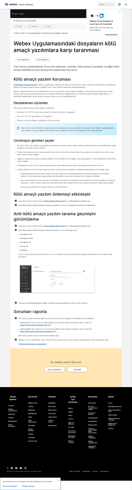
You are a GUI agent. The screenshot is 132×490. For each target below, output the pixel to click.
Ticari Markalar (104, 471)
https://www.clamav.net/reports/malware (36, 331)
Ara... (102, 4)
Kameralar (52, 406)
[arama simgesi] (99, 4)
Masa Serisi (52, 410)
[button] (119, 4)
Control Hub (32, 441)
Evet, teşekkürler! (54, 369)
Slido (30, 417)
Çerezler (95, 471)
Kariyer (111, 428)
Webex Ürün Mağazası (112, 424)
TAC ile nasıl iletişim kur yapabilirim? (32, 344)
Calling (10, 417)
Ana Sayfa (15, 14)
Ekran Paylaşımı (11, 425)
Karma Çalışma (71, 441)
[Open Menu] (126, 4)
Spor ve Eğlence (71, 423)
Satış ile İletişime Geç (114, 410)
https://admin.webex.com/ (54, 201)
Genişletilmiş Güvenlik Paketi (25, 85)
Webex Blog (112, 415)
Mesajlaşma (12, 421)
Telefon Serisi (51, 421)
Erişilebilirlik (92, 421)
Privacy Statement (10, 486)
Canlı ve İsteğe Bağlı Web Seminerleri (92, 431)
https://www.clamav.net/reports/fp (33, 325)
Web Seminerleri (32, 421)
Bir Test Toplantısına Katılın (92, 408)
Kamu (70, 415)
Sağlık (70, 412)
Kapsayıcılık (92, 425)
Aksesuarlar (52, 425)
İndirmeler (92, 403)
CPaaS (30, 434)
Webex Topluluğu (91, 437)
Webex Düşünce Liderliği (114, 419)
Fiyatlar (11, 405)
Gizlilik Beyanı (86, 471)
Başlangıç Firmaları (71, 436)
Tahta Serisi (52, 417)
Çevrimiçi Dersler (91, 413)
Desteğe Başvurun (115, 406)
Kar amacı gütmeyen (72, 431)
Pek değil (77, 369)
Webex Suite (32, 403)
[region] (30, 484)
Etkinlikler (31, 425)
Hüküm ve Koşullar (74, 471)
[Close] (58, 480)
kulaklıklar (51, 403)
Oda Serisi (52, 413)
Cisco (110, 403)
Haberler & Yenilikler (92, 447)
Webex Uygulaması (12, 409)
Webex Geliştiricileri (92, 442)
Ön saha (71, 427)
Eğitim (70, 408)
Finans (70, 419)
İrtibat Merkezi (31, 429)
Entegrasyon (93, 418)
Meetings (11, 414)
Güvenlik (31, 437)
